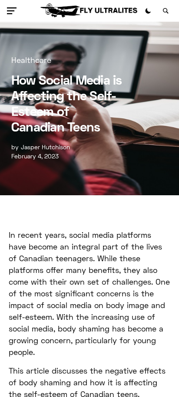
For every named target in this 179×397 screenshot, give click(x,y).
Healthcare (31, 61)
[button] (13, 10)
